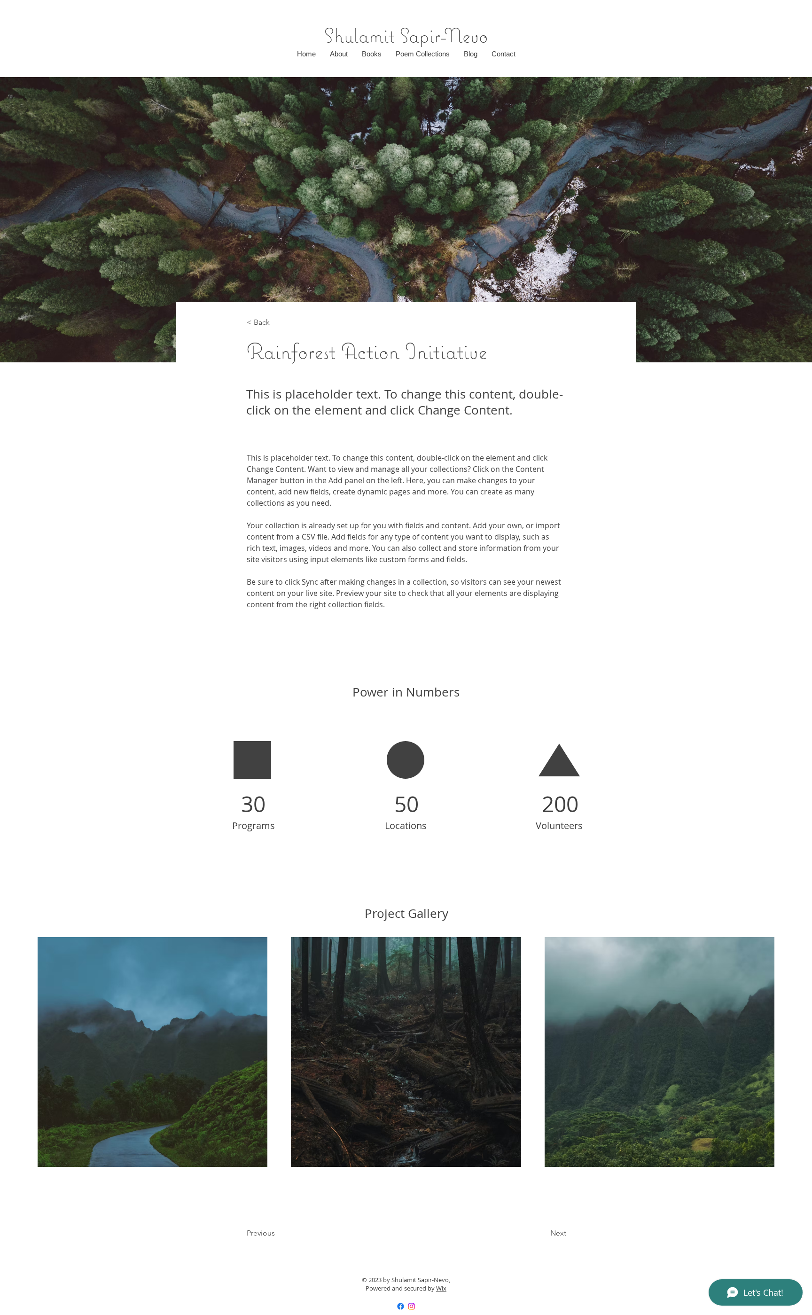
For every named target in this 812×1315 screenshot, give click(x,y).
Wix (441, 1288)
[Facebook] (400, 1306)
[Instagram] (411, 1306)
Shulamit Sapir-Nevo (406, 35)
